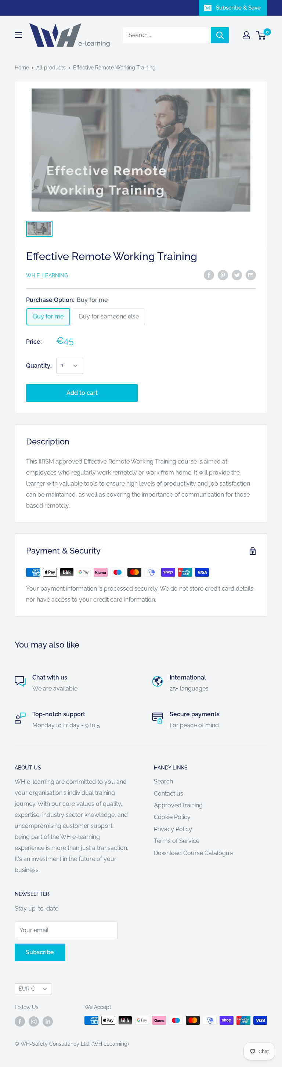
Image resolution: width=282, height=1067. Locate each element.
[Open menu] (18, 35)
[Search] (220, 35)
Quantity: (39, 365)
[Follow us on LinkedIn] (48, 1021)
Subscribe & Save (238, 7)
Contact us (168, 793)
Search (163, 781)
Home (22, 68)
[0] (261, 35)
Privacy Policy (173, 829)
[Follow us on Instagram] (34, 1021)
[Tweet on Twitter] (237, 274)
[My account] (246, 35)
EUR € (27, 989)
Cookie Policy (172, 817)
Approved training (178, 805)
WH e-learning (47, 275)
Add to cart (82, 392)
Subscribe (40, 952)
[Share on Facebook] (209, 274)
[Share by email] (251, 274)
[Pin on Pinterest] (223, 274)
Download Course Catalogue (193, 853)
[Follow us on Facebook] (20, 1021)
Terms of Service (176, 840)
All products (51, 68)
